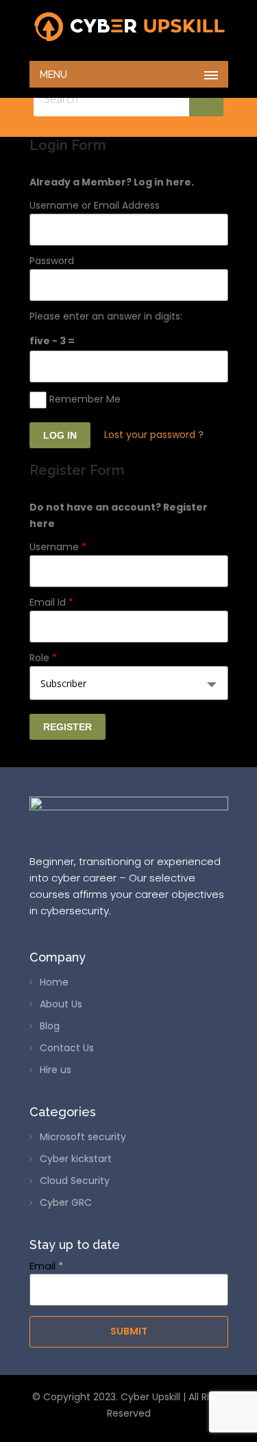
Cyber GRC (66, 1202)
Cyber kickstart (76, 1159)
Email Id (51, 602)
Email (46, 1266)
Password (51, 261)
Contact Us (67, 1048)
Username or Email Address (94, 205)
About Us (61, 1004)
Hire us (55, 1070)
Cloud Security (75, 1180)
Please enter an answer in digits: (105, 316)
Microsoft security (83, 1137)
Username (57, 547)
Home (54, 982)
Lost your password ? (154, 434)
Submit (128, 1331)
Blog (50, 1026)
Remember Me (84, 399)
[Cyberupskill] (128, 27)
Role (43, 658)
